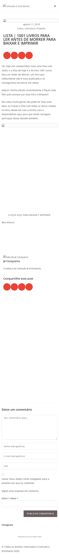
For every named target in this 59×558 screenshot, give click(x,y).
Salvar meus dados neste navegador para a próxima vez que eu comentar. (25, 481)
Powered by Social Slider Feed (29, 536)
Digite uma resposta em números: (20, 490)
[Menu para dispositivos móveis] (55, 6)
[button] (7, 55)
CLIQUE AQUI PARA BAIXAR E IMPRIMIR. (29, 215)
